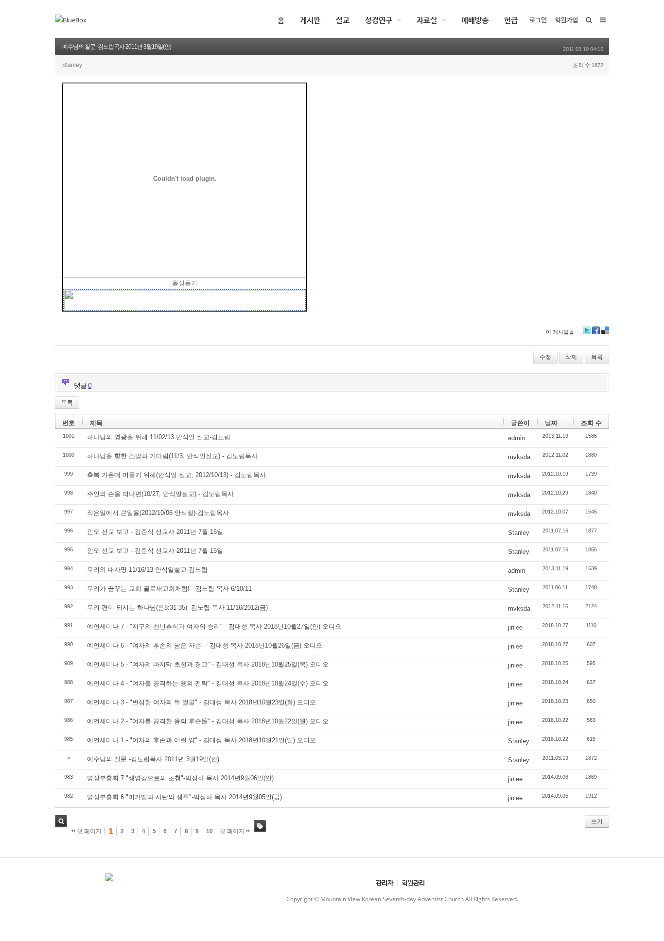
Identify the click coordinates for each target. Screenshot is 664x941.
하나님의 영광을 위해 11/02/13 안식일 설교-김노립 (158, 437)
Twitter (587, 330)
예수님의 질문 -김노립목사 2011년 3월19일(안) (116, 46)
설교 (342, 20)
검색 (61, 821)
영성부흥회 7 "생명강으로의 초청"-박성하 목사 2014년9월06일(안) (180, 778)
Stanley (518, 532)
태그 (260, 826)
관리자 (384, 882)
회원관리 (413, 882)
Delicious (605, 330)
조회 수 (591, 423)
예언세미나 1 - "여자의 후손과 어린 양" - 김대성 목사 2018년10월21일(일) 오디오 (201, 740)
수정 (545, 357)
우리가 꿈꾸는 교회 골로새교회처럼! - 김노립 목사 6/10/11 (169, 588)
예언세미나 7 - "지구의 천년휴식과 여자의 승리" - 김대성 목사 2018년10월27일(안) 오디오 (214, 626)
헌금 (511, 20)
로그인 (538, 19)
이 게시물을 (560, 332)
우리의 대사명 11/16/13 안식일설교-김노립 (147, 569)
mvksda (519, 457)
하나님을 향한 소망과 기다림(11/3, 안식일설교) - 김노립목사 (172, 456)
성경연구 (378, 20)
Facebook (596, 330)
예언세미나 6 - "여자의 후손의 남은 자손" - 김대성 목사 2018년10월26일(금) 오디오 (204, 645)
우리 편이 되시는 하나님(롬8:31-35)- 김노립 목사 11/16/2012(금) (177, 607)
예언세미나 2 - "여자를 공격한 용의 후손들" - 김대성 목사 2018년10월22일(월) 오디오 (208, 721)
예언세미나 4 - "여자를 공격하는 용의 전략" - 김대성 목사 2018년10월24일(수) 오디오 (208, 683)
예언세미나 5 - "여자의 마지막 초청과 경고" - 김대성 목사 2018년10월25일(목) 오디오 (208, 664)
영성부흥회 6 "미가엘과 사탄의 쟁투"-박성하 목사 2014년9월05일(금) (184, 797)
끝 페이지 (233, 831)
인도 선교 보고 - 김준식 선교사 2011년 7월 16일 (155, 531)
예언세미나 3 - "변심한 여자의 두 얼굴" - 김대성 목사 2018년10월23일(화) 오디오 (201, 702)
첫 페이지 (88, 831)
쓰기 (597, 821)
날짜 (551, 423)
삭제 (571, 357)
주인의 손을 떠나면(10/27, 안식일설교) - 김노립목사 (160, 493)
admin (516, 438)
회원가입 (566, 19)
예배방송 (475, 20)
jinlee (515, 627)
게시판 (310, 20)
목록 (597, 357)
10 (209, 831)
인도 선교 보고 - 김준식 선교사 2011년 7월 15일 (155, 550)
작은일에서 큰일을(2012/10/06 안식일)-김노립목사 (158, 512)
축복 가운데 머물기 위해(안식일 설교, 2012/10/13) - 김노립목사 (176, 475)
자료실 (427, 20)
